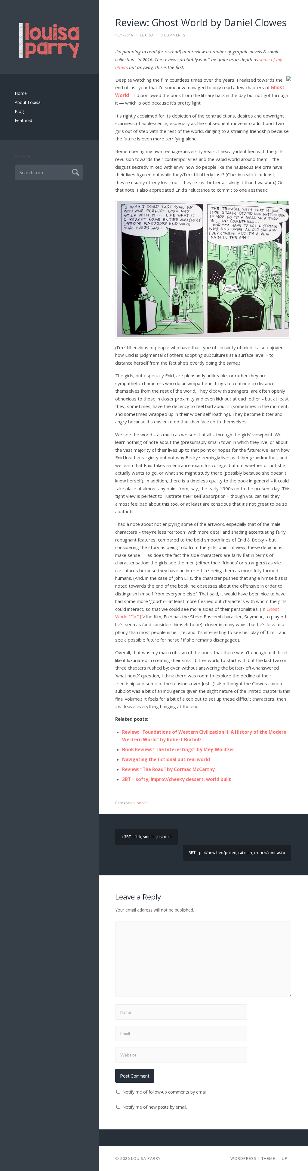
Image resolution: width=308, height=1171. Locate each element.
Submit (75, 171)
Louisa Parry (146, 1158)
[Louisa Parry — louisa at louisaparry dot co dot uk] (49, 40)
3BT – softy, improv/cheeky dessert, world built (176, 779)
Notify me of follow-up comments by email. (165, 1092)
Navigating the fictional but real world (166, 759)
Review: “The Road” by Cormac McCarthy (168, 769)
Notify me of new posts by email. (154, 1107)
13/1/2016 (124, 35)
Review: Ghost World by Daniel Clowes (201, 22)
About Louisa (28, 102)
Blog (19, 111)
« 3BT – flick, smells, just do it (146, 836)
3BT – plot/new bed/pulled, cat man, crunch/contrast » (237, 852)
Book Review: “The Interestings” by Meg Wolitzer (178, 749)
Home (21, 93)
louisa (147, 35)
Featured (23, 120)
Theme (268, 1158)
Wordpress (243, 1158)
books (142, 802)
